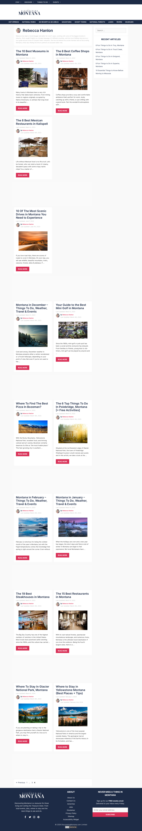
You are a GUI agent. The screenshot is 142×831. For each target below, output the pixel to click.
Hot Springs (14, 22)
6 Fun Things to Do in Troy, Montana (110, 45)
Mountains (66, 22)
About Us (71, 798)
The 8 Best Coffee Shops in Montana (72, 52)
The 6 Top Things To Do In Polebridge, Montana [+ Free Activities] (72, 407)
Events (56, 2)
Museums (129, 22)
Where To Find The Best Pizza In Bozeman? (32, 405)
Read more (22, 108)
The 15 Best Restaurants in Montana (72, 595)
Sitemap (71, 816)
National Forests (97, 22)
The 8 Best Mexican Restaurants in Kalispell (32, 122)
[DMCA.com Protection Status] (71, 828)
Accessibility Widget (71, 819)
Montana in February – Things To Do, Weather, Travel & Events (31, 501)
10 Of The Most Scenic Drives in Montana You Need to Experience (31, 214)
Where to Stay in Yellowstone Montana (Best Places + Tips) (70, 690)
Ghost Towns (80, 22)
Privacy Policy (71, 813)
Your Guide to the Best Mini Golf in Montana (71, 306)
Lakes (110, 22)
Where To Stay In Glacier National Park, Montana (32, 688)
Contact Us (71, 801)
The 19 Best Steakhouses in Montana (33, 595)
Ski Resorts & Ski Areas (49, 22)
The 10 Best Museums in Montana (32, 52)
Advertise (71, 804)
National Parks (29, 22)
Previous (20, 783)
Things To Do (42, 2)
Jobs (71, 807)
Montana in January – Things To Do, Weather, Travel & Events (71, 501)
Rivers (119, 22)
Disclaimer (71, 810)
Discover (28, 2)
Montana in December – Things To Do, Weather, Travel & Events (32, 308)
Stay (17, 2)
